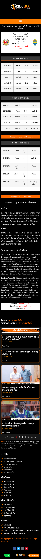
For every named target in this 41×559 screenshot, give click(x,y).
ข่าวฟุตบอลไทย (24, 442)
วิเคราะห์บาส (25, 446)
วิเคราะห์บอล (9, 446)
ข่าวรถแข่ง (20, 444)
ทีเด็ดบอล (17, 446)
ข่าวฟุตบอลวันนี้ (15, 320)
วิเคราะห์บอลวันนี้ (24, 323)
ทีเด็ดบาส (32, 446)
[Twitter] (18, 548)
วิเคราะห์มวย (5, 448)
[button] (20, 21)
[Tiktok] (22, 548)
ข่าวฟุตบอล (15, 442)
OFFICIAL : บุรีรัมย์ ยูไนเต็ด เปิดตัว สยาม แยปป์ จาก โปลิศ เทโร (20, 338)
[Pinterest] (26, 548)
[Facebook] (14, 548)
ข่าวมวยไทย (28, 444)
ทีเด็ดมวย (13, 448)
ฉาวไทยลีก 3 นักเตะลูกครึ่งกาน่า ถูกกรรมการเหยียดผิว (18, 424)
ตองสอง (26, 539)
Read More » (6, 346)
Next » (33, 437)
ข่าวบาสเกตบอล (11, 444)
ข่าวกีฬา (8, 442)
